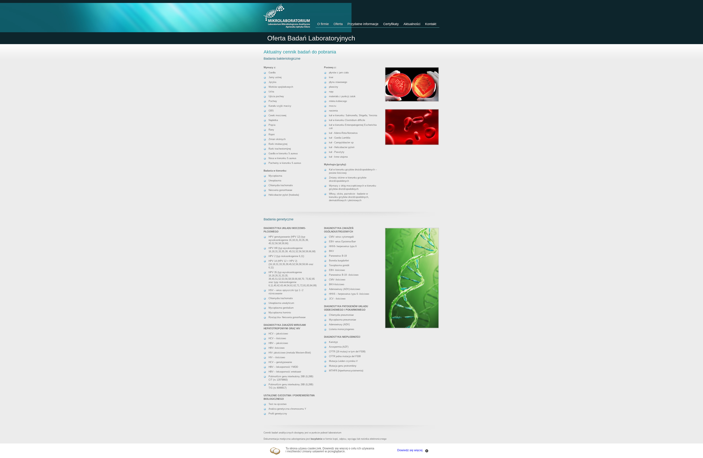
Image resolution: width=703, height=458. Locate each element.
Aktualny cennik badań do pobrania (300, 51)
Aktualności (411, 24)
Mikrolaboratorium (287, 16)
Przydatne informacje (362, 24)
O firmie (323, 24)
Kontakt (430, 24)
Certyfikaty (391, 24)
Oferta (338, 24)
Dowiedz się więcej (410, 450)
